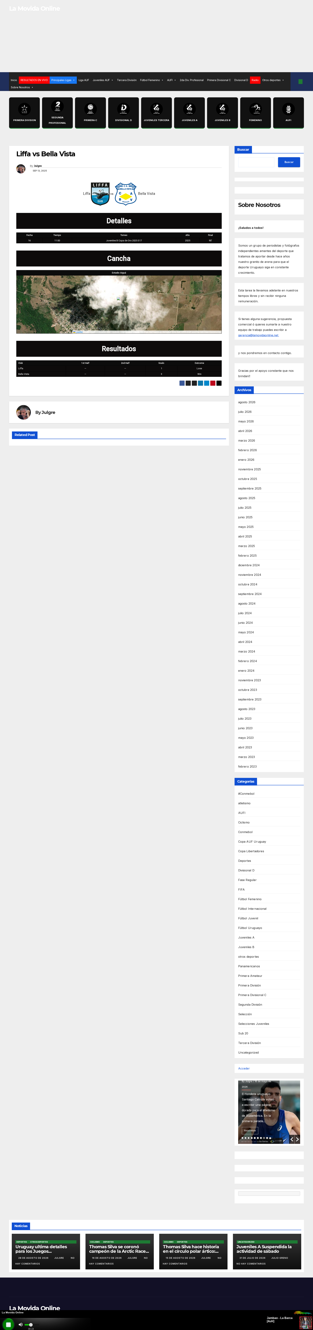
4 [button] (252, 1138)
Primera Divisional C (219, 80)
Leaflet (79, 331)
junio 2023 (245, 728)
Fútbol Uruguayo (250, 928)
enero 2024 (246, 670)
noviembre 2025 (249, 469)
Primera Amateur (250, 976)
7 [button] (261, 1138)
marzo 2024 (246, 651)
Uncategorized (248, 1052)
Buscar (243, 150)
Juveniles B (246, 947)
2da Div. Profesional (192, 80)
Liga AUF (84, 80)
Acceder (244, 1068)
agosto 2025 (246, 498)
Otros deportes (271, 80)
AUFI (170, 80)
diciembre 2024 (249, 565)
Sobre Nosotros (20, 87)
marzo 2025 (246, 546)
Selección (245, 1014)
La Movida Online (34, 8)
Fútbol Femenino (150, 80)
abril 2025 (245, 536)
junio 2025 (245, 517)
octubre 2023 (247, 690)
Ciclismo (244, 822)
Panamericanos (249, 966)
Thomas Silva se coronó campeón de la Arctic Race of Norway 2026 (117, 1251)
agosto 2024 (247, 603)
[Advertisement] (156, 45)
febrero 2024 (247, 661)
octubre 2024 (247, 584)
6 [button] (258, 1138)
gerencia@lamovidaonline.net (258, 335)
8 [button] (264, 1138)
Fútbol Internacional (252, 908)
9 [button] (267, 1138)
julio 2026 (245, 412)
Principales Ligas (61, 80)
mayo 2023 (246, 738)
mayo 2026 (246, 421)
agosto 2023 (246, 709)
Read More (250, 1130)
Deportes (244, 861)
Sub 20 (243, 1033)
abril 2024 (245, 642)
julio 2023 (245, 718)
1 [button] (242, 1138)
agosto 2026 (247, 402)
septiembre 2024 (250, 594)
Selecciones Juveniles (253, 1024)
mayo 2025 (246, 527)
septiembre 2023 (250, 699)
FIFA (241, 889)
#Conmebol (246, 793)
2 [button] (245, 1138)
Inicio (14, 80)
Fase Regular (247, 880)
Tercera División (127, 80)
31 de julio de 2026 (252, 1258)
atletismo (244, 803)
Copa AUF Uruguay (252, 841)
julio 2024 (245, 613)
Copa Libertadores (251, 851)
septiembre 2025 (250, 488)
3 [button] (248, 1138)
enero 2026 (246, 459)
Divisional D (241, 80)
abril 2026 (245, 431)
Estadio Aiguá (119, 273)
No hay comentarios (251, 1263)
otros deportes (248, 956)
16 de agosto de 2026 (107, 1258)
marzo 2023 (246, 757)
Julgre (38, 166)
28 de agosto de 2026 (33, 1258)
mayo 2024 (246, 632)
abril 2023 (245, 747)
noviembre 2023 (249, 680)
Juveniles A (246, 937)
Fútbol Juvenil (248, 918)
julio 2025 (245, 507)
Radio (255, 80)
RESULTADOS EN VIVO (34, 80)
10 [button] (270, 1138)
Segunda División (250, 1004)
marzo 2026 (246, 440)
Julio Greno (280, 1258)
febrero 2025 (247, 555)
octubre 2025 (247, 479)
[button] (294, 81)
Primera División (249, 985)
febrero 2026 (247, 450)
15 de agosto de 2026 (181, 1258)
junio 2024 (245, 622)
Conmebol (245, 832)
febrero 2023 (247, 766)
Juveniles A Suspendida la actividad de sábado (264, 1249)
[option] (269, 1112)
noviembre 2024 (249, 575)
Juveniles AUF (101, 80)
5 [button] (255, 1138)
